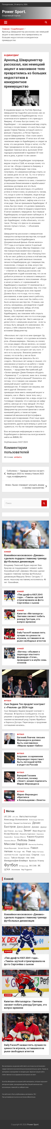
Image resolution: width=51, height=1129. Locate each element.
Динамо (35, 827)
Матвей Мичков (23, 848)
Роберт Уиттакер (38, 852)
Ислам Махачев (11, 834)
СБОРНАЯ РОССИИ (11, 855)
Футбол (7, 701)
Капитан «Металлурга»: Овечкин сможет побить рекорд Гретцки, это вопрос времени (31, 617)
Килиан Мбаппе (20, 837)
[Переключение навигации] (5, 22)
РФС (23, 852)
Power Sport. (14, 11)
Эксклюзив (15, 870)
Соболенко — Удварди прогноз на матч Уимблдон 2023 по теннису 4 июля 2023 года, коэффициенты (25, 474)
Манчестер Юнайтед (36, 844)
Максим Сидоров (15, 844)
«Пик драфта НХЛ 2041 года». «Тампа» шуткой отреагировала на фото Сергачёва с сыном (30, 598)
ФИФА (33, 858)
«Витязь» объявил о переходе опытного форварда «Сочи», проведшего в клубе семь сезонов (32, 657)
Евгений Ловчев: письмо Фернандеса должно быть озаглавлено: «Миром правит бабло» (31, 741)
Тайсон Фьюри (17, 858)
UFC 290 (7, 817)
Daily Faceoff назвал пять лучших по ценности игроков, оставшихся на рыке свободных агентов (31, 636)
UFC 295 (15, 817)
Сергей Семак (24, 855)
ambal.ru (18, 457)
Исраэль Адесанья (27, 834)
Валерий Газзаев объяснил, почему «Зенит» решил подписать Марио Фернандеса (32, 779)
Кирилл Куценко (35, 836)
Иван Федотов (39, 831)
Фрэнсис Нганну (36, 861)
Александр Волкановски (16, 819)
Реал (28, 851)
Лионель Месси (10, 841)
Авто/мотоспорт (28, 816)
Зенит (27, 830)
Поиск (44, 503)
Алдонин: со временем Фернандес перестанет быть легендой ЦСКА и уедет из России (30, 760)
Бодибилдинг (11, 55)
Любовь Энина (26, 840)
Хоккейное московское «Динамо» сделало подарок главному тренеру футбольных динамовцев (25, 558)
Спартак (35, 854)
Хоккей (7, 552)
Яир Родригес (26, 870)
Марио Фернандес (10, 848)
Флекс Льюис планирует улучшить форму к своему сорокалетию (24, 486)
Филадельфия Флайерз (16, 860)
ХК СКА (32, 865)
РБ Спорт (17, 852)
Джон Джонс (23, 827)
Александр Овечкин (36, 820)
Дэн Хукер (18, 831)
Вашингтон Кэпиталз (22, 823)
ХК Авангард (23, 866)
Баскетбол (8, 823)
